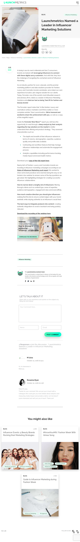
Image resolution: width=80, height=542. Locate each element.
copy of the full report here (39, 161)
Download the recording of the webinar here (34, 213)
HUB (9, 67)
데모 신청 (3, 531)
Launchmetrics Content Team (50, 46)
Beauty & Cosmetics (10, 466)
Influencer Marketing (70, 14)
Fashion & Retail (60, 463)
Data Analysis (48, 463)
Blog (43, 14)
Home (3, 57)
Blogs (8, 57)
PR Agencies (43, 513)
